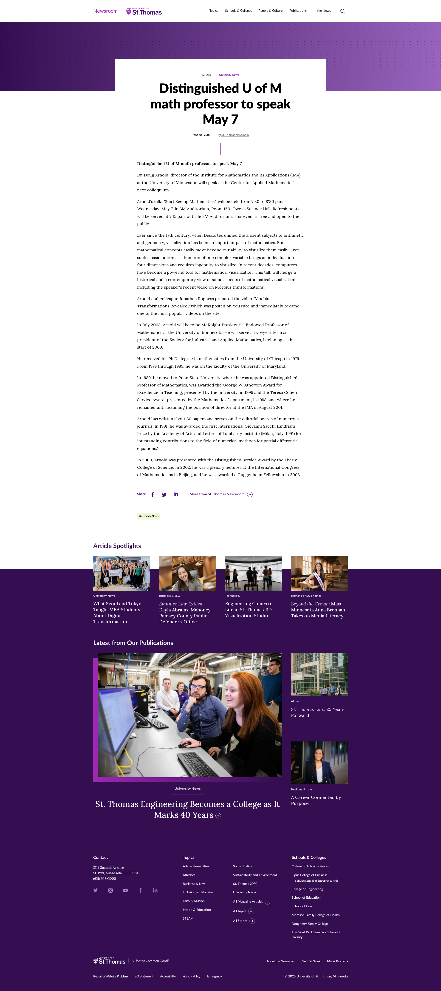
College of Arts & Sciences (310, 866)
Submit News (311, 961)
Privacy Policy (191, 976)
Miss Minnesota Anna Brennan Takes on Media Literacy (318, 610)
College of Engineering (307, 889)
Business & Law (194, 884)
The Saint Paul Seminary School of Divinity (316, 935)
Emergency (214, 976)
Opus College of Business (315, 878)
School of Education (306, 897)
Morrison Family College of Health (316, 915)
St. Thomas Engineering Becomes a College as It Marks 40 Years (187, 809)
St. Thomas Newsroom (235, 134)
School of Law (302, 906)
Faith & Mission (194, 901)
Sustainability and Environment (255, 875)
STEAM (188, 918)
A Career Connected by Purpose (316, 800)
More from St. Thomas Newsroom (216, 494)
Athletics (189, 875)
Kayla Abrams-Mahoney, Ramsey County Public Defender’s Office (185, 613)
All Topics (239, 911)
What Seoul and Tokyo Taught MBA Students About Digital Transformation (117, 612)
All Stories (240, 921)
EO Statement (144, 976)
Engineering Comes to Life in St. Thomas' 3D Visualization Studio (249, 609)
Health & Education (197, 909)
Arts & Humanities (196, 866)
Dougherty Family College (310, 924)
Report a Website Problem (110, 976)
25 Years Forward (317, 712)
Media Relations (337, 961)
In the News (322, 10)
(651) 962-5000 (104, 879)
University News (229, 75)
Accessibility (168, 976)
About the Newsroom (281, 961)
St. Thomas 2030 (245, 884)
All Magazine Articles (248, 901)
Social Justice (242, 866)
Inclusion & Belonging (198, 892)
